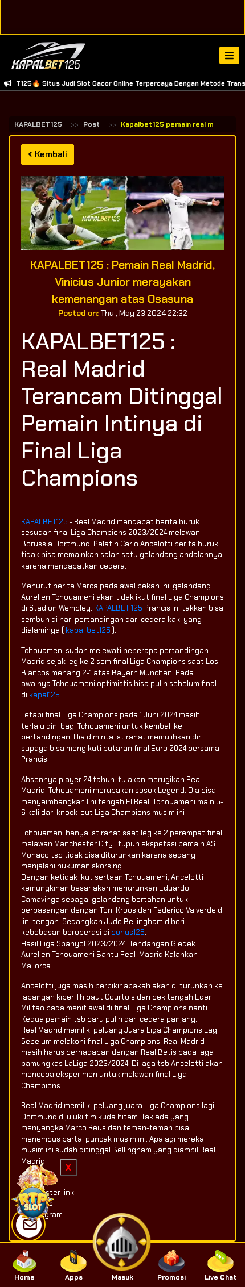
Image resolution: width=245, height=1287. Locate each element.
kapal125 (44, 695)
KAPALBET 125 (118, 608)
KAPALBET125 (38, 124)
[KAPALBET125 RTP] (34, 1192)
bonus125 (128, 932)
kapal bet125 (88, 630)
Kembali (49, 154)
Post (91, 124)
